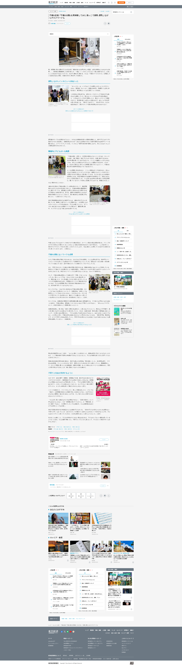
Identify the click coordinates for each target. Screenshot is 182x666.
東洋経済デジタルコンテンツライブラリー (73, 647)
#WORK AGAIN (62, 11)
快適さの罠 (123, 318)
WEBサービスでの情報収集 (54, 658)
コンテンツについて (126, 643)
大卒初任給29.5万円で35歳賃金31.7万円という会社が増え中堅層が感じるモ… (124, 58)
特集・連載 (72, 2)
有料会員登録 (121, 2)
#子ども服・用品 (57, 429)
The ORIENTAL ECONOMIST (70, 641)
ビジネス (51, 6)
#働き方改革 (66, 426)
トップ (61, 2)
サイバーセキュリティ (53, 643)
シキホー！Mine (67, 650)
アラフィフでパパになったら (123, 237)
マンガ (86, 2)
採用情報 (71, 655)
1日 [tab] (118, 230)
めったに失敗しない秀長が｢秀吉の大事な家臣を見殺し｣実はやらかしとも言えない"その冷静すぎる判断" (124, 557)
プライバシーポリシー (67, 658)
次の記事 (107, 11)
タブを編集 (131, 6)
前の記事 (102, 11)
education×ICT (51, 641)
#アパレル (75, 429)
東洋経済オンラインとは (118, 12)
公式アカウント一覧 (79, 655)
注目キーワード (118, 293)
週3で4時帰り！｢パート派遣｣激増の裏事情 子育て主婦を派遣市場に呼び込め (58, 457)
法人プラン (124, 647)
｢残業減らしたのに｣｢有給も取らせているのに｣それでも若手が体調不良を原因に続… (124, 51)
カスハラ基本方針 (107, 658)
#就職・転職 (116, 297)
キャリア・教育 (68, 6)
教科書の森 (109, 645)
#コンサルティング (118, 299)
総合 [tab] (118, 39)
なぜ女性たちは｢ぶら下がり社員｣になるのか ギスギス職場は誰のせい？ (90, 475)
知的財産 (76, 658)
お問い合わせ (116, 658)
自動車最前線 (120, 244)
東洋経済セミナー (92, 647)
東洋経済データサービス (93, 645)
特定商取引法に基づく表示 (85, 658)
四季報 (98, 2)
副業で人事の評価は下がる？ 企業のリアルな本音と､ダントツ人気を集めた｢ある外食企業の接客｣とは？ (58, 555)
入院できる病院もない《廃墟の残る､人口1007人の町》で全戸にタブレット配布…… (124, 65)
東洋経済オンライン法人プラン (95, 641)
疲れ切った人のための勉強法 (126, 309)
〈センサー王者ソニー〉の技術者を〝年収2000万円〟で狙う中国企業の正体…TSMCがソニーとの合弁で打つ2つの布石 (114, 604)
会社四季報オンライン (69, 643)
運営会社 (65, 655)
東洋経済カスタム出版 (111, 643)
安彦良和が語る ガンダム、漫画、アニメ (124, 255)
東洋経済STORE (67, 645)
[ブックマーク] (105, 23)
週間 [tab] (128, 230)
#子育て (58, 426)
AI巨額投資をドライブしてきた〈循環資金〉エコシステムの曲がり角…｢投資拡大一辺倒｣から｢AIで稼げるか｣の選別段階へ (114, 592)
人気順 (78, 2)
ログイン (130, 2)
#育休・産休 (75, 426)
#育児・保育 (67, 429)
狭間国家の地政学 (125, 328)
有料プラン (124, 645)
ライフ (75, 6)
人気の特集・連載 (119, 228)
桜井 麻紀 (53, 23)
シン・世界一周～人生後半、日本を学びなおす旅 (124, 251)
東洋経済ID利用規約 (97, 658)
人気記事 (116, 36)
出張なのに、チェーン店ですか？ (124, 258)
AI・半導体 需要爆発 (119, 286)
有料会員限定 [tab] (127, 39)
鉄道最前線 (119, 265)
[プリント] (108, 23)
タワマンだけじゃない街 (122, 262)
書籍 (103, 2)
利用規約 (124, 652)
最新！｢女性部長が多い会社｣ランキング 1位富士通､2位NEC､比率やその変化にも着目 (58, 476)
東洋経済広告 (109, 641)
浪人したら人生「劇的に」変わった (124, 233)
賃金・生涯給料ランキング (123, 241)
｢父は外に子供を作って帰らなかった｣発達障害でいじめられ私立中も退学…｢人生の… (124, 43)
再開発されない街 (121, 248)
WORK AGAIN (64, 438)
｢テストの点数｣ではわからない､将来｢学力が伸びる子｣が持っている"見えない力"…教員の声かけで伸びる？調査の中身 (102, 556)
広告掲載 (88, 655)
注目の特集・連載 (118, 272)
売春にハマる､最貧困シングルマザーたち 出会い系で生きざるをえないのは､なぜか (57, 464)
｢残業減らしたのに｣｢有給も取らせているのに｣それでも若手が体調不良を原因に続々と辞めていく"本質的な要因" (80, 557)
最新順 (66, 2)
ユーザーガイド (125, 650)
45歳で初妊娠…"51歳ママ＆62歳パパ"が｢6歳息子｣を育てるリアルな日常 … (124, 72)
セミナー (91, 2)
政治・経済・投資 (59, 6)
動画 (82, 2)
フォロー (67, 23)
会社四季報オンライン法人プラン (95, 643)
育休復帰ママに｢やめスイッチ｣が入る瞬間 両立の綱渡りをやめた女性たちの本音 (90, 464)
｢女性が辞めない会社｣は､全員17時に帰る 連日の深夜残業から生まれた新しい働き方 (90, 470)
